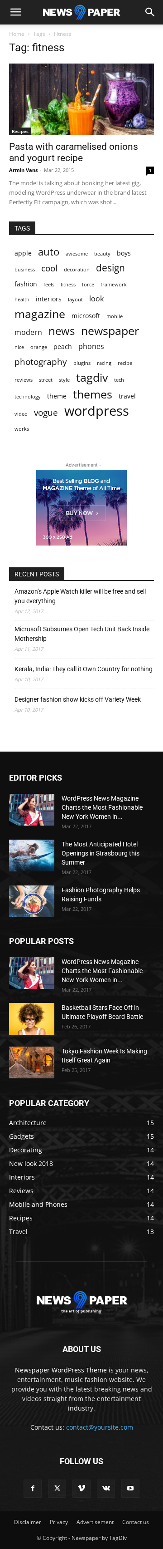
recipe (125, 363)
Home (16, 34)
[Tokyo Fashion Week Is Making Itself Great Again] (31, 1062)
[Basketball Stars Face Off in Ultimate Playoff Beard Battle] (31, 1019)
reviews (23, 380)
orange (38, 347)
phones (91, 346)
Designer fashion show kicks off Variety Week (77, 699)
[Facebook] (33, 1489)
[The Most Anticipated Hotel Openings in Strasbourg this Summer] (31, 855)
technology (27, 396)
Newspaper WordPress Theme (61, 1370)
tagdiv (92, 377)
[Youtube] (130, 1489)
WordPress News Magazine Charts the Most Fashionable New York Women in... (102, 807)
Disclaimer (27, 1522)
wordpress (96, 411)
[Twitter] (57, 1489)
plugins (82, 363)
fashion (25, 284)
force (88, 284)
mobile (114, 316)
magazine (39, 314)
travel (127, 396)
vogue (46, 412)
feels (48, 284)
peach (62, 346)
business (24, 269)
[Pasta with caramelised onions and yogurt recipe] (81, 99)
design (110, 268)
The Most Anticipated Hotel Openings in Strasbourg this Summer (100, 853)
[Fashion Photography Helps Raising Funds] (31, 901)
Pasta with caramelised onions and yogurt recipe (73, 152)
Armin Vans (23, 170)
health (21, 299)
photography (40, 361)
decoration (77, 269)
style (64, 380)
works (21, 429)
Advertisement (95, 1522)
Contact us (135, 1522)
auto (48, 251)
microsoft (86, 315)
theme (57, 396)
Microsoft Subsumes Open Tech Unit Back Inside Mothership (81, 633)
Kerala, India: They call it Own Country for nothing (83, 669)
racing (104, 363)
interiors (49, 299)
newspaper (110, 330)
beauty (102, 254)
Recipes (20, 131)
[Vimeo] (81, 1489)
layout (75, 299)
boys (124, 253)
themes (92, 394)
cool (49, 268)
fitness (68, 284)
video (21, 414)
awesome (77, 254)
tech (119, 380)
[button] (15, 12)
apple (23, 253)
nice (19, 347)
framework (114, 284)
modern (28, 332)
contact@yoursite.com (99, 1427)
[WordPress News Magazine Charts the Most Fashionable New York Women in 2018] (31, 810)
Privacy (59, 1522)
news (61, 330)
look (96, 299)
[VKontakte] (106, 1489)
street (46, 380)
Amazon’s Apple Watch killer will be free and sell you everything (80, 596)
